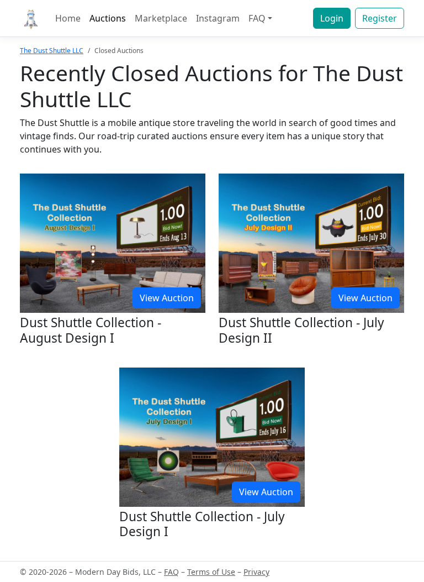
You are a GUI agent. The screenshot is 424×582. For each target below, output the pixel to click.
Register (379, 18)
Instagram (218, 18)
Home (68, 18)
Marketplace (161, 18)
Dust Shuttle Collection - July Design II (301, 330)
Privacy (256, 572)
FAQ (171, 572)
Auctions (107, 18)
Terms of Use (211, 572)
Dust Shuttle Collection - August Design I (90, 330)
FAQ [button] (257, 18)
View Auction (167, 298)
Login (331, 18)
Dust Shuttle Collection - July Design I (202, 524)
